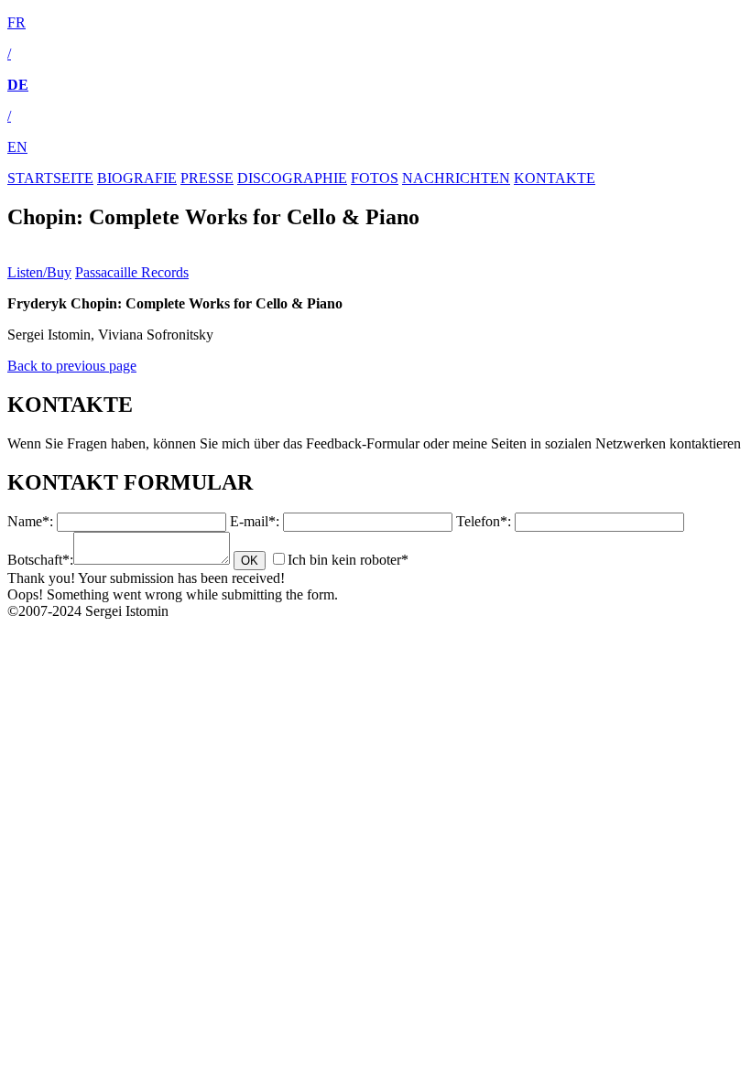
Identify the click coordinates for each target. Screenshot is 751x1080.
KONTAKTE (554, 178)
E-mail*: (254, 521)
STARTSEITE (50, 178)
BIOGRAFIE (137, 178)
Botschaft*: (40, 559)
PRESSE (207, 178)
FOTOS (374, 178)
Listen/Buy (39, 272)
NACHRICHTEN (456, 178)
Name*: (30, 521)
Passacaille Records (132, 272)
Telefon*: (483, 521)
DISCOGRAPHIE (292, 178)
